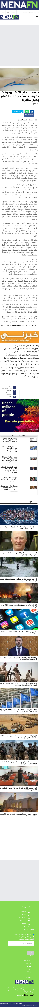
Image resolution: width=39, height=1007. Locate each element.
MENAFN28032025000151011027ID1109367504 (19, 326)
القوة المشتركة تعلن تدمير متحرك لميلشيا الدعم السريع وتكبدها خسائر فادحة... (18, 684)
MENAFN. (11, 1003)
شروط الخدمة (27, 960)
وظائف (29, 975)
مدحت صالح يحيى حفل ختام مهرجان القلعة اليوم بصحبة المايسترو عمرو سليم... (9, 489)
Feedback (28, 978)
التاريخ (35, 103)
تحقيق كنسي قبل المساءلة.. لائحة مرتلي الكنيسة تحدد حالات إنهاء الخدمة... (18, 815)
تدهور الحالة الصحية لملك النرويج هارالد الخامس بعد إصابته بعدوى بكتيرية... (18, 553)
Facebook (23, 912)
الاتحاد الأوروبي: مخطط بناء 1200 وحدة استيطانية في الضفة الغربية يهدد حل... (18, 710)
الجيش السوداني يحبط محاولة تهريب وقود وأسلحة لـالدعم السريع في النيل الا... (18, 736)
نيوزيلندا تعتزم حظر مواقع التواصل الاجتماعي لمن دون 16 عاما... (18, 632)
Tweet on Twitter (17, 111)
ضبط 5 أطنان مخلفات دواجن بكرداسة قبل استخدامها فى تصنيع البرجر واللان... (10, 459)
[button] (8, 12)
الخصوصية (28, 963)
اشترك (30, 953)
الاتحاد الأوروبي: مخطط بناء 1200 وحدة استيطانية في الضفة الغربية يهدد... (9, 449)
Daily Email (23, 921)
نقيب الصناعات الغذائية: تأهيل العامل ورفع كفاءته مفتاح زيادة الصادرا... (9, 470)
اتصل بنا (29, 966)
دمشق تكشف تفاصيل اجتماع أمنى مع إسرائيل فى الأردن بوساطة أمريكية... (18, 658)
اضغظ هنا (20, 995)
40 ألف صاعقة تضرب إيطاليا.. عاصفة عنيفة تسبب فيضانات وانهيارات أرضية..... (18, 580)
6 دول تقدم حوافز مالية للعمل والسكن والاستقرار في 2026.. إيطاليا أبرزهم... (18, 527)
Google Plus (22, 918)
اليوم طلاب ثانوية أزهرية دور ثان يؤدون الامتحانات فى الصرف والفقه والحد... (18, 789)
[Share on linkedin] (32, 111)
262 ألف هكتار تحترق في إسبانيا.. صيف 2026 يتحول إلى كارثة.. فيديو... (18, 606)
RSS (24, 927)
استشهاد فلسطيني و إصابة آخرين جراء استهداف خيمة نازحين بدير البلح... (18, 762)
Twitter (24, 915)
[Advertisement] (19, 45)
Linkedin (23, 924)
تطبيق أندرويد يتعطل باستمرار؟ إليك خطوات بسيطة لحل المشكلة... (10, 440)
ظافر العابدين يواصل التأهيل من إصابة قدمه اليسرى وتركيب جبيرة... (9, 479)
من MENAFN (27, 972)
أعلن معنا (29, 969)
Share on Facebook (29, 115)
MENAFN (23, 120)
